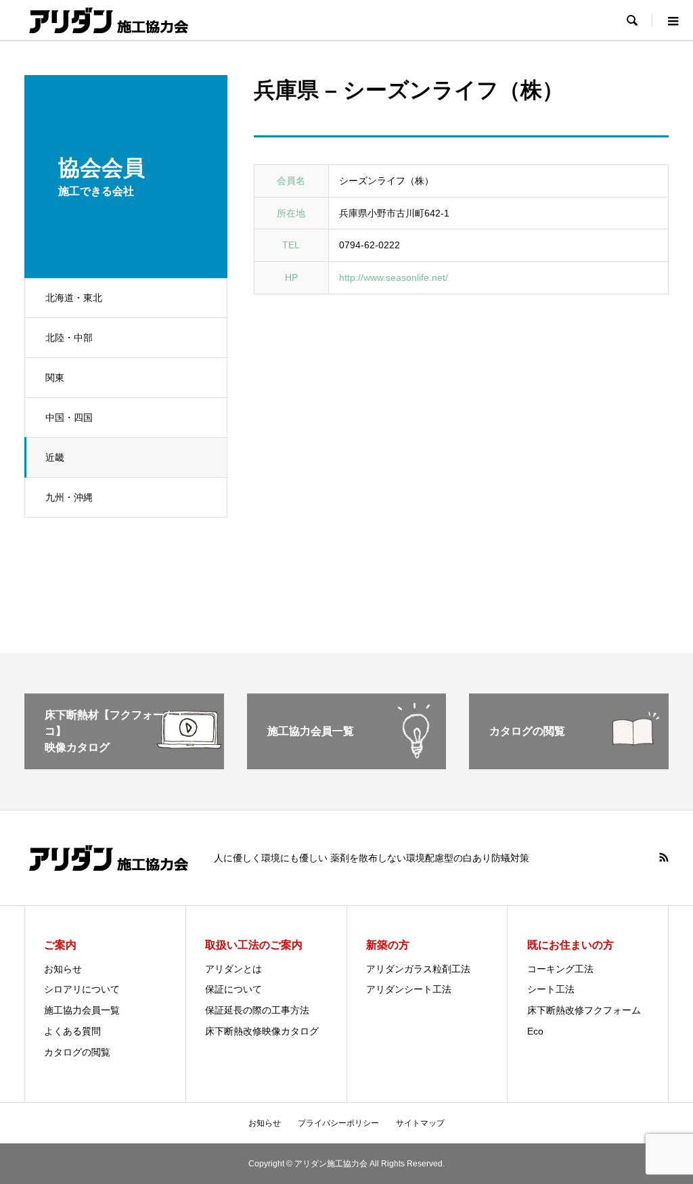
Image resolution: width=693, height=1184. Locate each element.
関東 (54, 377)
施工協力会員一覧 (82, 1010)
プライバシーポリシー (338, 1123)
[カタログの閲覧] (569, 763)
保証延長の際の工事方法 (257, 1010)
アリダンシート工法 (408, 989)
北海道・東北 (73, 297)
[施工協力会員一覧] (347, 763)
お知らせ (63, 968)
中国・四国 (69, 417)
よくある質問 (72, 1031)
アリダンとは (233, 968)
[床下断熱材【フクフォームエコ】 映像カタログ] (124, 763)
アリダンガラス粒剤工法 (418, 968)
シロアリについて (82, 989)
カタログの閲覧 (77, 1052)
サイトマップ (420, 1123)
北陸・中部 (69, 337)
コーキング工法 (560, 968)
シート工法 (551, 989)
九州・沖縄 (69, 497)
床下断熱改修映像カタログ (262, 1031)
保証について (233, 989)
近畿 (54, 457)
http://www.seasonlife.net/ (393, 277)
